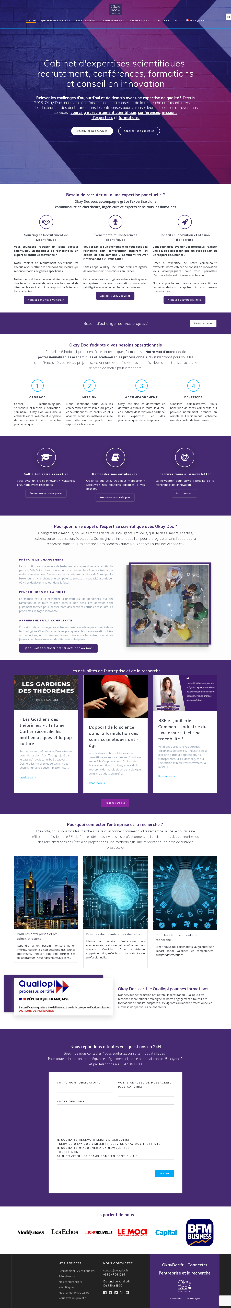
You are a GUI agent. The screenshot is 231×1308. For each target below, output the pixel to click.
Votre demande (70, 1101)
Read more (26, 777)
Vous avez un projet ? (72, 1298)
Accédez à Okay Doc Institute (184, 299)
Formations (138, 20)
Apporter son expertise (139, 130)
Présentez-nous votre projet (46, 493)
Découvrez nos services (92, 130)
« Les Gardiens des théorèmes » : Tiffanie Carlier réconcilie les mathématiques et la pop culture (46, 731)
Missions (160, 20)
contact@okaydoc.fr (115, 1270)
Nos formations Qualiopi (74, 1292)
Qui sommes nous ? (54, 20)
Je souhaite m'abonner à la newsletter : (97, 1152)
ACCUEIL (31, 20)
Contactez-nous (203, 323)
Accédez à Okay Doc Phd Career (46, 299)
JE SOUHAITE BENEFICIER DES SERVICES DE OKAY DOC (58, 648)
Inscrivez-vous (184, 493)
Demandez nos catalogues (115, 497)
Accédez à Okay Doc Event (115, 295)
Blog (178, 20)
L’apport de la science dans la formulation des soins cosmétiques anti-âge (113, 736)
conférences (149, 112)
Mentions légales (193, 1298)
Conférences (112, 20)
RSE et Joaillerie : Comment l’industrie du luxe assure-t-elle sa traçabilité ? (182, 729)
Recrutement (86, 20)
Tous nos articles (115, 802)
